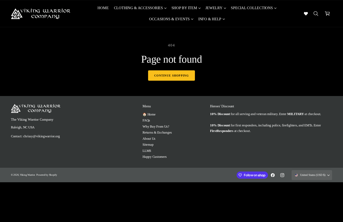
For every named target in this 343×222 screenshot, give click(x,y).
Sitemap (148, 144)
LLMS (147, 151)
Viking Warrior (27, 175)
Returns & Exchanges (157, 132)
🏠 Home (149, 114)
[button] (140, 8)
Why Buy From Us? (156, 126)
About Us (149, 139)
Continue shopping (171, 75)
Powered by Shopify (46, 175)
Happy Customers (155, 157)
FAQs (146, 120)
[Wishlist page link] (306, 14)
